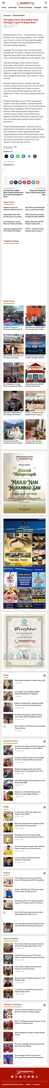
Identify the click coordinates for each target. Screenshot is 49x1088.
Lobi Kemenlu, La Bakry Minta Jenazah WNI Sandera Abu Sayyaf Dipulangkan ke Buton (13, 193)
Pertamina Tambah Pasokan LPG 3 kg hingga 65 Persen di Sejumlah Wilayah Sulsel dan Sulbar (29, 759)
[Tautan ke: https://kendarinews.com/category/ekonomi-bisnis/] (44, 741)
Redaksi (28, 1084)
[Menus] (3, 3)
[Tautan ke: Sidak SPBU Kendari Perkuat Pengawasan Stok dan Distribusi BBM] (8, 784)
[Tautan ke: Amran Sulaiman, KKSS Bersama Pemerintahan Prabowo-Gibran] (8, 730)
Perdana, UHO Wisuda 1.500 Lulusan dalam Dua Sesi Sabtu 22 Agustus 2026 (29, 890)
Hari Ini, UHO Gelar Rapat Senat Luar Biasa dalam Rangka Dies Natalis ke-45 (29, 913)
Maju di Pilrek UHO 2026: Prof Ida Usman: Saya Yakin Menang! (12, 216)
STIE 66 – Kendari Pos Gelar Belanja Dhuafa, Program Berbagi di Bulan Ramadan (34, 230)
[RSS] (37, 182)
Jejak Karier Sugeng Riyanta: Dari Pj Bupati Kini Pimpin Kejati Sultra (12, 230)
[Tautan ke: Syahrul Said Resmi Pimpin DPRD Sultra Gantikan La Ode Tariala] (8, 861)
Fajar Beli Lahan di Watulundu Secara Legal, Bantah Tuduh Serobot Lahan (35, 209)
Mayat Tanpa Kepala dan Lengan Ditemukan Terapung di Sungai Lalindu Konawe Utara (29, 945)
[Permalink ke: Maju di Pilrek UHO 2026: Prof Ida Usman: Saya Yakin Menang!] (13, 344)
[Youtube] (29, 182)
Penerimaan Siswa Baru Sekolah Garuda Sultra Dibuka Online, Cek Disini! (13, 442)
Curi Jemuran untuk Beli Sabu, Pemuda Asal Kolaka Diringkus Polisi (29, 990)
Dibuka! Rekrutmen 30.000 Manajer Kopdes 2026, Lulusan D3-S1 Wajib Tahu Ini (35, 223)
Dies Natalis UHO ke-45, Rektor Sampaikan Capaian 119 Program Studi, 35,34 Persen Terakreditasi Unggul (29, 902)
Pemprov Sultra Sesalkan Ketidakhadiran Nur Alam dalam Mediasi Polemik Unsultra (33, 442)
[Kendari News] (25, 3)
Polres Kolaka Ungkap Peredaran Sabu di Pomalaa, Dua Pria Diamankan (28, 968)
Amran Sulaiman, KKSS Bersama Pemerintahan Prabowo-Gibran (30, 727)
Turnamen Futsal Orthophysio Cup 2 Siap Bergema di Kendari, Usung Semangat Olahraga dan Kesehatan (28, 1011)
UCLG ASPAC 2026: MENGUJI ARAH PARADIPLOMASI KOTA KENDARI (27, 693)
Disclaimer (36, 1084)
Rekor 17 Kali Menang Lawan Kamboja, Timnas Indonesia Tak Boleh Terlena (30, 1022)
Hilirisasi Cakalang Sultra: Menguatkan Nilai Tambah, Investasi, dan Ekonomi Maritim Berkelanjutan (29, 705)
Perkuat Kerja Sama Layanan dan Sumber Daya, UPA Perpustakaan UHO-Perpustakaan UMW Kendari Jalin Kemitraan (30, 879)
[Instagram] (24, 182)
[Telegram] (33, 182)
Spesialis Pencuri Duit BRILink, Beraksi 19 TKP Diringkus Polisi (30, 979)
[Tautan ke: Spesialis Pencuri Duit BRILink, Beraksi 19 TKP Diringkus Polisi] (8, 982)
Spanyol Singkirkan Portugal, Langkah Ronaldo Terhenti (30, 1034)
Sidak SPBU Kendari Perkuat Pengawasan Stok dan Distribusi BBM (30, 781)
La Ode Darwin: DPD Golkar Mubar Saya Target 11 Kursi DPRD (28, 813)
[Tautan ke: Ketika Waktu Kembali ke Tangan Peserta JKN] (8, 684)
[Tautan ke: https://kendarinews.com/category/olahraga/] (44, 1005)
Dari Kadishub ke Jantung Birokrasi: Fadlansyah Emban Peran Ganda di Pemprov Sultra (12, 223)
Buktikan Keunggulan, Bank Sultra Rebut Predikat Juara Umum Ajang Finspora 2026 (29, 770)
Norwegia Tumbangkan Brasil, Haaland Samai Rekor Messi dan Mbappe (29, 1045)
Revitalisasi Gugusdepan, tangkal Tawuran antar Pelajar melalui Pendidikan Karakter (28, 716)
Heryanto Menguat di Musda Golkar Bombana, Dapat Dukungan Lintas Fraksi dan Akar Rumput (30, 848)
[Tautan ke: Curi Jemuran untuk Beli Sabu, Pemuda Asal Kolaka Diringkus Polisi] (8, 993)
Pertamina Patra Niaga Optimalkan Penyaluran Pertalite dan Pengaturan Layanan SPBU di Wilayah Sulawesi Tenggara (30, 748)
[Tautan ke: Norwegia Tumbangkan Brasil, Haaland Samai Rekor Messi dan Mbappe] (8, 1048)
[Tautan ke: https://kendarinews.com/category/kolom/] (44, 675)
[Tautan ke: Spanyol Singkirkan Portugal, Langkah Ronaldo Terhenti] (8, 1036)
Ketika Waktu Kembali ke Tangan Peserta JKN (30, 680)
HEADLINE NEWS (8, 27)
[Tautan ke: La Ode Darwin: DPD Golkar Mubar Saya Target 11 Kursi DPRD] (8, 816)
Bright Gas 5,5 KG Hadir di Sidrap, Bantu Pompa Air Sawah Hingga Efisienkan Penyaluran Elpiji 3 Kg (28, 793)
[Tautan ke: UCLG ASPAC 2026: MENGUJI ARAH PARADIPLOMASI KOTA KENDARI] (8, 695)
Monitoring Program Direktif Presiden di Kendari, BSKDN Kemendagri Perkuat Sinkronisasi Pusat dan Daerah (35, 216)
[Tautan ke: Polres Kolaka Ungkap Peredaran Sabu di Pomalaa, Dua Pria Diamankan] (8, 970)
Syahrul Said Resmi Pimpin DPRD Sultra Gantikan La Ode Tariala (27, 859)
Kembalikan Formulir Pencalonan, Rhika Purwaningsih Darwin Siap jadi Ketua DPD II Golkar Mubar (29, 836)
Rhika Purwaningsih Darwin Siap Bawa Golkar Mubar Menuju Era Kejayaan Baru (29, 824)
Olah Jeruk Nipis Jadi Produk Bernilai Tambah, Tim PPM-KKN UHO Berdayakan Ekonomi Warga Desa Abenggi (30, 925)
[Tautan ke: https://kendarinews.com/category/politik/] (44, 807)
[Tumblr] (20, 182)
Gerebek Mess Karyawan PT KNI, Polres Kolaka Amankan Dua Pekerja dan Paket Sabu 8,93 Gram (30, 957)
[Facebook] (11, 182)
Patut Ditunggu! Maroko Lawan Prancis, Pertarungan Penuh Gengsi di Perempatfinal (29, 1056)
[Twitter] (16, 182)
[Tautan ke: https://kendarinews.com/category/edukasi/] (44, 873)
